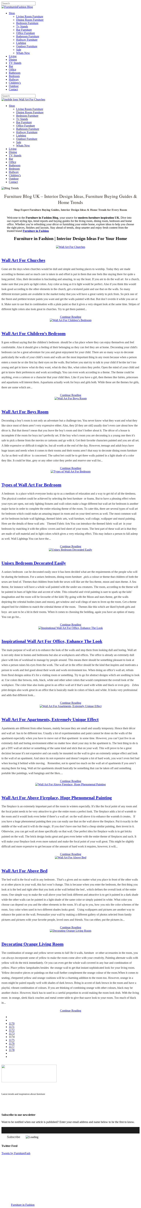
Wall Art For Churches (23, 260)
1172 (12, 1030)
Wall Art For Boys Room (24, 411)
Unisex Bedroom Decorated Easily (33, 563)
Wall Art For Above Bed (24, 870)
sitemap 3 (30, 1107)
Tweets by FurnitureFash (15, 1153)
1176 (12, 1043)
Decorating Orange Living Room (32, 944)
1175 (12, 1040)
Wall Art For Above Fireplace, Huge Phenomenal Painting (56, 797)
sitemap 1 (6, 1107)
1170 (12, 1023)
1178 (12, 1050)
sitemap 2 (18, 1107)
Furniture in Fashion (23, 1204)
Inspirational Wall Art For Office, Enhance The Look (51, 641)
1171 (12, 1026)
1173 (12, 1033)
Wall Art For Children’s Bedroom (33, 333)
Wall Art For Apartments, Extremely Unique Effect (50, 719)
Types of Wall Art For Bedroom (31, 484)
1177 (12, 1046)
